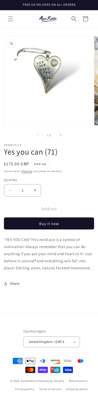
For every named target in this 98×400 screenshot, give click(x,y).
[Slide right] (60, 135)
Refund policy (78, 381)
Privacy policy (24, 389)
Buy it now (49, 223)
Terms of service (50, 389)
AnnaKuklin (29, 381)
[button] (10, 19)
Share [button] (15, 283)
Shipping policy (77, 389)
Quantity (10, 180)
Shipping (26, 171)
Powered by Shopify (50, 381)
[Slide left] (37, 135)
